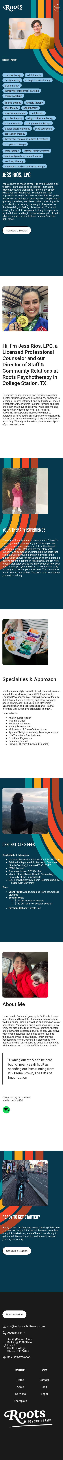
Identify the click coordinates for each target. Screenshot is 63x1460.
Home (20, 1379)
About (20, 1386)
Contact (44, 1379)
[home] (13, 8)
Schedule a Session (16, 230)
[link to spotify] (6, 1110)
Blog (44, 1386)
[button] (57, 7)
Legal (44, 1393)
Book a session (14, 1314)
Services (20, 1393)
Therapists (20, 1400)
